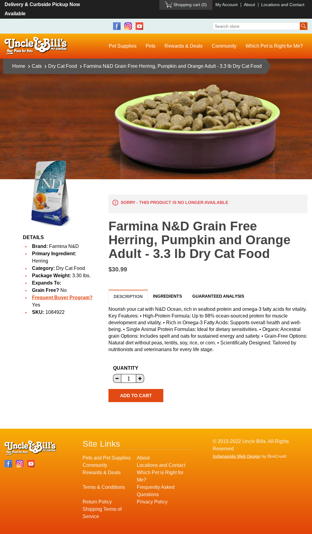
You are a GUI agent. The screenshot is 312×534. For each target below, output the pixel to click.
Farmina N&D (64, 246)
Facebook (117, 26)
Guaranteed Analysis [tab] (218, 296)
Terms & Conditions (104, 487)
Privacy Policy (152, 501)
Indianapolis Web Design (237, 456)
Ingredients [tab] (167, 296)
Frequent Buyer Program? (62, 297)
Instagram (128, 26)
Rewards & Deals (184, 46)
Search (303, 26)
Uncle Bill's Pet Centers (36, 46)
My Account (226, 4)
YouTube (139, 26)
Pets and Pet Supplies (107, 457)
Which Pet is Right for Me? (274, 46)
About (249, 4)
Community (224, 46)
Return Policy (97, 501)
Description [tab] (128, 296)
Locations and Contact (282, 4)
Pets (150, 46)
